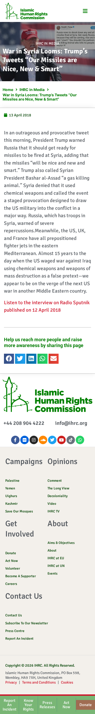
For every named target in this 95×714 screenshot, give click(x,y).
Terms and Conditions (39, 682)
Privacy (11, 682)
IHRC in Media (47, 43)
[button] (85, 11)
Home (8, 90)
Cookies (67, 682)
